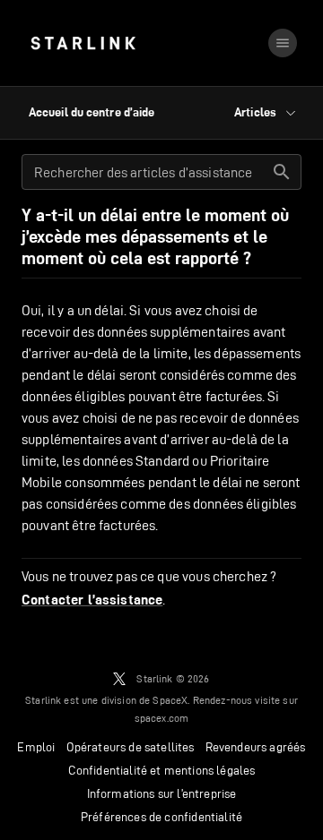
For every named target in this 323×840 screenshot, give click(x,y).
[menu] (282, 43)
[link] (83, 43)
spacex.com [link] (162, 718)
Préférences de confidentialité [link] (161, 817)
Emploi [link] (36, 747)
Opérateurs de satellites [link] (130, 747)
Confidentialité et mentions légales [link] (162, 770)
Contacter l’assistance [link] (92, 600)
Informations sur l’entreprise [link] (162, 793)
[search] (282, 172)
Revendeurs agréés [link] (255, 747)
